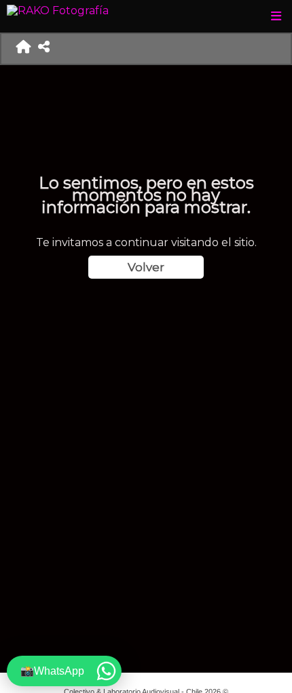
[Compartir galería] (44, 49)
